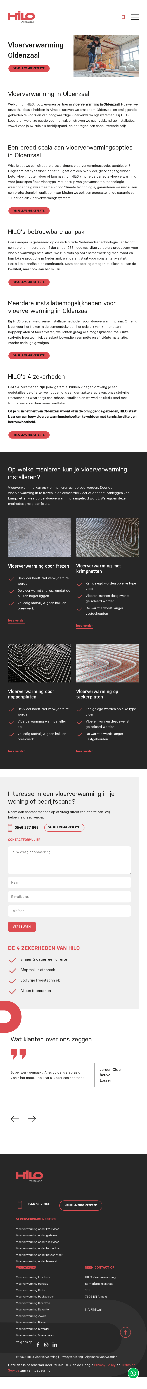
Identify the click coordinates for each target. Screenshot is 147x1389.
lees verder (16, 620)
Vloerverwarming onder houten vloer (39, 1255)
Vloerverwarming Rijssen (31, 1322)
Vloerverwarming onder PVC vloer (37, 1229)
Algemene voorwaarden (101, 1357)
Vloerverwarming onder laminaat (36, 1261)
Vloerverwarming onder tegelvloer (37, 1242)
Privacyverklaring (71, 1357)
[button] (15, 1119)
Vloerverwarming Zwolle (31, 1316)
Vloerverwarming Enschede (33, 1277)
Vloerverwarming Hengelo (32, 1283)
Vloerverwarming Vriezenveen (35, 1335)
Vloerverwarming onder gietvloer (36, 1235)
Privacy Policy (105, 1365)
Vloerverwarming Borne (31, 1290)
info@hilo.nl (93, 1309)
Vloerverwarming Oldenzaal (33, 1303)
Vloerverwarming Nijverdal (32, 1329)
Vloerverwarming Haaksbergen (35, 1296)
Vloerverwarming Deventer (33, 1309)
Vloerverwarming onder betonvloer (38, 1248)
